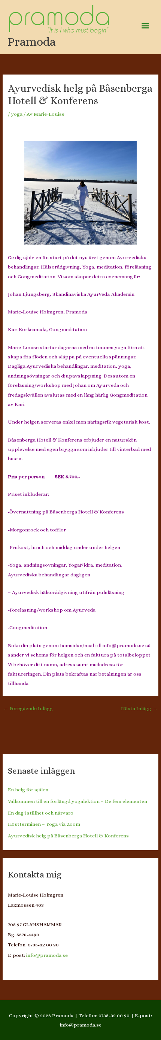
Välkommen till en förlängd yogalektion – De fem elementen (77, 801)
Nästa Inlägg (139, 708)
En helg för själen (28, 789)
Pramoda (31, 41)
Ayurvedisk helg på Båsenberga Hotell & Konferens (68, 836)
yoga (16, 114)
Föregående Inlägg (28, 708)
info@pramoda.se (47, 955)
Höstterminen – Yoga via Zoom (44, 824)
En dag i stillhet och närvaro (40, 813)
